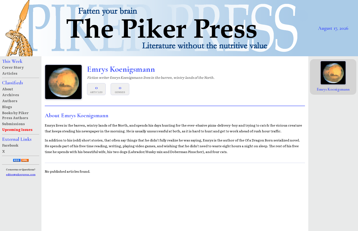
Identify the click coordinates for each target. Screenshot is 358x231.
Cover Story (13, 67)
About (7, 88)
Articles (9, 73)
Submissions (13, 123)
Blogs (7, 106)
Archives (10, 94)
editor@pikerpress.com (20, 174)
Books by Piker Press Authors (15, 115)
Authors (9, 100)
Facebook (10, 145)
